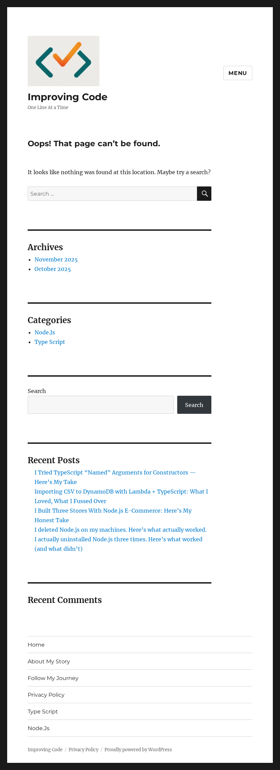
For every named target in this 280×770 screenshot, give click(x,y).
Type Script (49, 341)
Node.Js (44, 332)
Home (36, 644)
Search (37, 391)
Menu (237, 73)
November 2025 (56, 259)
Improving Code (68, 97)
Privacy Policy (46, 695)
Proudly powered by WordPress (138, 750)
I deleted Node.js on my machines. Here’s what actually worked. (120, 529)
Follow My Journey (53, 678)
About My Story (49, 661)
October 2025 (52, 269)
